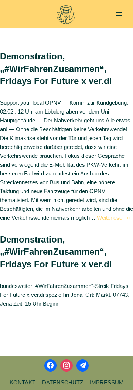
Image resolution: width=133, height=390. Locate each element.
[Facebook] (50, 366)
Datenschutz (62, 382)
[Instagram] (66, 366)
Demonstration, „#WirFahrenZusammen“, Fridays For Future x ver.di (56, 68)
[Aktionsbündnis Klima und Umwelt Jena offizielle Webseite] (66, 14)
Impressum (107, 382)
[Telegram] (83, 366)
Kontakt (22, 382)
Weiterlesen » (113, 218)
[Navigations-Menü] (119, 14)
